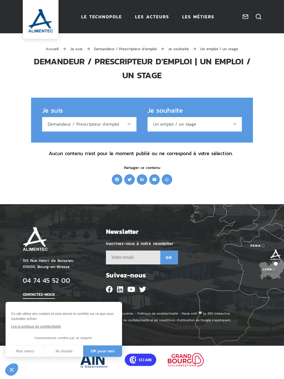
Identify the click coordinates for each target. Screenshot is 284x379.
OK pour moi (103, 351)
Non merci (25, 351)
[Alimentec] (40, 20)
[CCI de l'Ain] (140, 359)
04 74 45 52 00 (46, 280)
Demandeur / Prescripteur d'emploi (125, 49)
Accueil (52, 49)
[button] (11, 369)
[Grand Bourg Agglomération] (186, 360)
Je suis (76, 49)
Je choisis (63, 351)
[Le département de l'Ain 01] (96, 359)
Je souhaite (178, 49)
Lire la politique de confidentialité (36, 327)
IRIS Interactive (219, 313)
